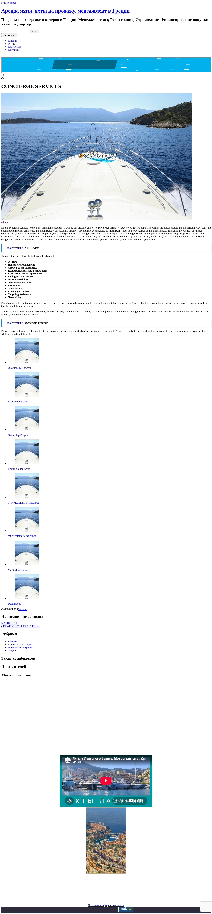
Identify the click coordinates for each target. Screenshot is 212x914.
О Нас (11, 43)
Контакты (13, 49)
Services (22, 609)
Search (34, 31)
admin (4, 222)
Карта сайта (14, 46)
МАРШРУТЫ (9, 623)
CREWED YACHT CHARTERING (20, 626)
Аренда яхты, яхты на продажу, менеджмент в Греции (65, 11)
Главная (12, 40)
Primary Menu (9, 35)
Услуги (12, 650)
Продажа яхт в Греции (20, 647)
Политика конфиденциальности (106, 905)
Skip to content (9, 2)
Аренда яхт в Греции (20, 644)
